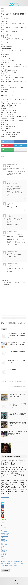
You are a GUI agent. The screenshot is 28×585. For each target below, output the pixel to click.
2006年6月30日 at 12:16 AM (12, 251)
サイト (3, 311)
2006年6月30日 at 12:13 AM (12, 231)
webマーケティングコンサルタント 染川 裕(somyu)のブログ (14, 578)
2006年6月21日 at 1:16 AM (12, 164)
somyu (4, 235)
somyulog (14, 581)
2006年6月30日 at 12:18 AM (12, 263)
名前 (3, 301)
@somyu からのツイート (7, 525)
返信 (24, 176)
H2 (4, 185)
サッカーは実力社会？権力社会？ (16, 351)
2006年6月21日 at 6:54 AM (12, 203)
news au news (12, 369)
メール (3, 306)
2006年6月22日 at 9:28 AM (12, 215)
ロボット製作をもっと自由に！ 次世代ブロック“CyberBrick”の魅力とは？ (17, 414)
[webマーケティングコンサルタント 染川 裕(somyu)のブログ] (14, 5)
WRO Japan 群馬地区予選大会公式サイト (12, 561)
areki (4, 206)
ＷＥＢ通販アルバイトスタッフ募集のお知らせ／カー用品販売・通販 (16, 335)
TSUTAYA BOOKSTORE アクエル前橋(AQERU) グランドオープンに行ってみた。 (17, 424)
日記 (3, 156)
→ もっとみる (5, 497)
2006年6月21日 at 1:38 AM (12, 181)
